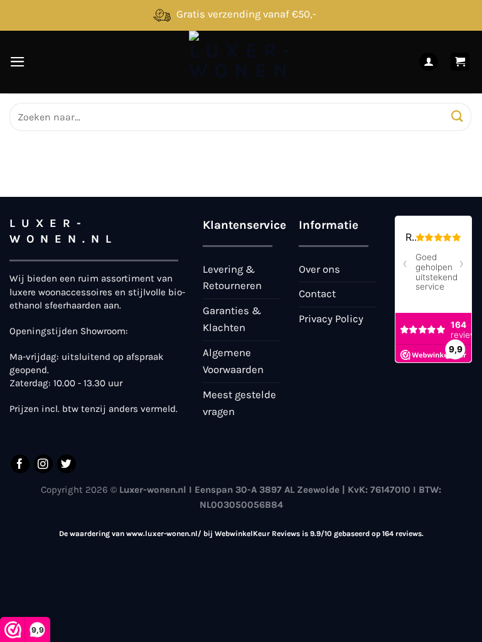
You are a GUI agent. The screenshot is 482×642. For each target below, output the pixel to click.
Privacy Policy (331, 319)
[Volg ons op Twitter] (66, 464)
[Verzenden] (457, 117)
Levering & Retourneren (232, 277)
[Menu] (17, 62)
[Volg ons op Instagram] (43, 464)
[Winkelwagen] (460, 62)
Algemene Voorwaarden (233, 361)
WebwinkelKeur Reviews (257, 533)
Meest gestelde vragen (239, 403)
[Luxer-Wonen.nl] (241, 62)
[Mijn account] (428, 62)
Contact (317, 294)
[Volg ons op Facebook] (20, 464)
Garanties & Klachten (232, 319)
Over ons (319, 269)
